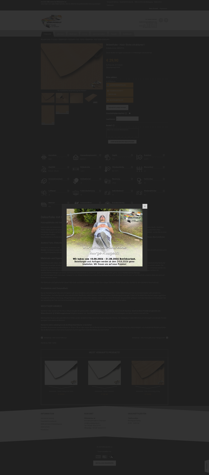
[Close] (144, 206)
